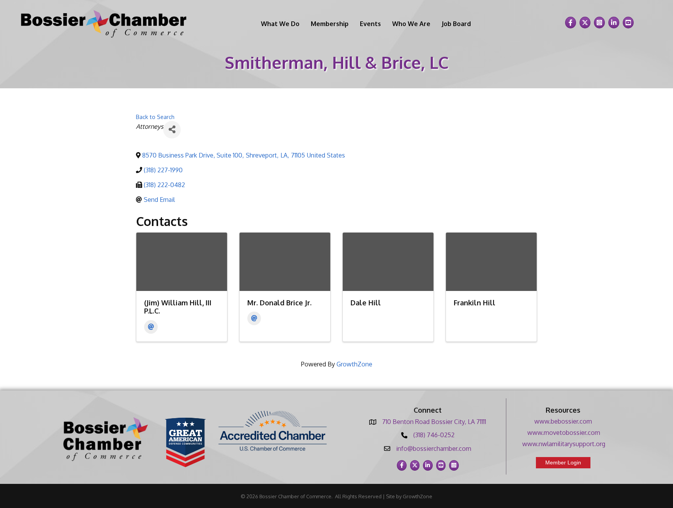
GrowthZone (354, 364)
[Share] (172, 129)
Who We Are (411, 24)
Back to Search (155, 116)
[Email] (151, 327)
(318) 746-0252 (434, 435)
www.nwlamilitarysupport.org (563, 444)
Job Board (456, 24)
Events (370, 24)
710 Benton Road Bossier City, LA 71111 (434, 422)
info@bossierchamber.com (433, 448)
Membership (330, 24)
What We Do (280, 24)
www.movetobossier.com (563, 432)
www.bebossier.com (563, 421)
